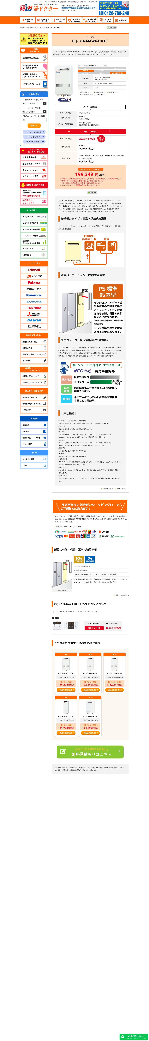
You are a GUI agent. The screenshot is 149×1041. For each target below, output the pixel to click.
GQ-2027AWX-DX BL (90, 673)
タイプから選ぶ (33, 137)
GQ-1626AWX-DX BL (90, 716)
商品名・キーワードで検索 (34, 116)
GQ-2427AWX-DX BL (66, 673)
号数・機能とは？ (85, 92)
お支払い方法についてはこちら (68, 526)
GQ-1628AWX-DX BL (66, 716)
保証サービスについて (122, 595)
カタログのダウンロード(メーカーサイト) (92, 94)
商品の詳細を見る (66, 690)
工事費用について (108, 489)
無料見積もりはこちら (92, 752)
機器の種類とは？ (99, 92)
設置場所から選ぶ (34, 141)
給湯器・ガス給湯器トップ (28, 27)
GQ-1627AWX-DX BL (114, 673)
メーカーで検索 (34, 108)
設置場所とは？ (113, 92)
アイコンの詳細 (121, 489)
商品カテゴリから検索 (34, 100)
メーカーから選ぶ (34, 132)
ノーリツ (41, 27)
